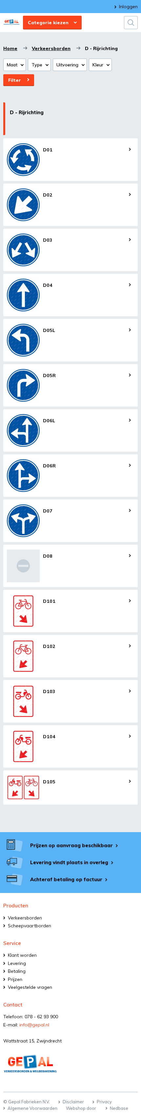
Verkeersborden (51, 48)
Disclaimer (73, 1101)
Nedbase (119, 1108)
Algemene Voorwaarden (32, 1108)
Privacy (104, 1101)
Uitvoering (67, 65)
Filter (14, 80)
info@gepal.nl (34, 1025)
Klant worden (22, 955)
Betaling (17, 971)
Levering (17, 963)
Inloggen (128, 6)
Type (36, 65)
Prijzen (15, 979)
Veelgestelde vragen (30, 987)
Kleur (97, 65)
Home (10, 48)
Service (12, 943)
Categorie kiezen (48, 23)
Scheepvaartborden (29, 926)
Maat (12, 65)
